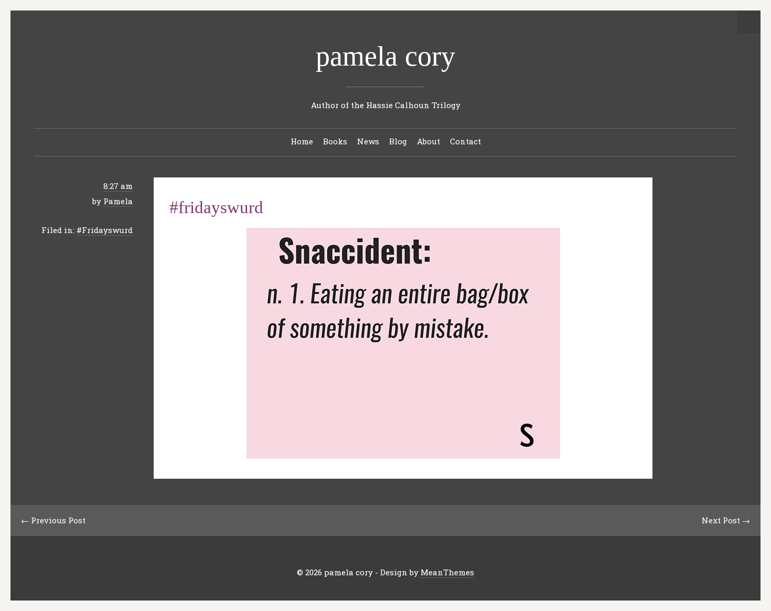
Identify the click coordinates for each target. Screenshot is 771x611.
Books (335, 141)
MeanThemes (447, 572)
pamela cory (385, 56)
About (428, 141)
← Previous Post (53, 520)
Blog (398, 141)
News (368, 141)
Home (302, 141)
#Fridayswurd (105, 230)
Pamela (118, 201)
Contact (465, 141)
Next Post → (726, 520)
